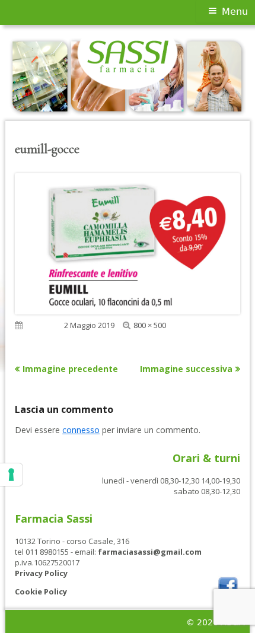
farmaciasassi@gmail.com (150, 551)
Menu (235, 11)
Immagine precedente (70, 368)
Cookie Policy (41, 591)
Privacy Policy (41, 573)
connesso (81, 429)
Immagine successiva (186, 368)
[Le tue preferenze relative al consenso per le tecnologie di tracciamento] (11, 474)
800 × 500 (149, 325)
